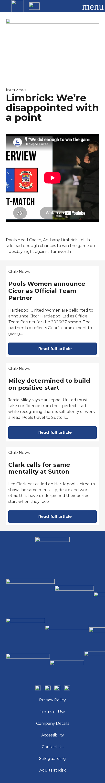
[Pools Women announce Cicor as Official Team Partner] (52, 311)
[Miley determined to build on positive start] (52, 402)
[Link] (17, 6)
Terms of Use (52, 711)
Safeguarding (52, 758)
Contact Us (52, 747)
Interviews (16, 90)
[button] (72, 6)
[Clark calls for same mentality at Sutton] (52, 486)
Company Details (52, 723)
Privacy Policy (52, 700)
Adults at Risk (52, 770)
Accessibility (52, 735)
